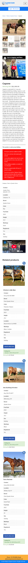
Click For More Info (9, 346)
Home (4, 15)
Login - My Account (14, 8)
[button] (23, 21)
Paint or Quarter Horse (12, 15)
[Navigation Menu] (25, 3)
